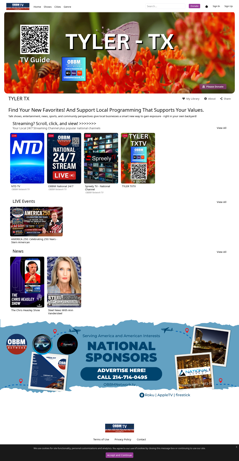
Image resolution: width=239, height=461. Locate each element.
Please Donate (214, 86)
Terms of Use (101, 439)
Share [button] (227, 98)
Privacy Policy (123, 439)
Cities (57, 6)
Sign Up (228, 6)
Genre (67, 6)
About (212, 98)
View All (221, 128)
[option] (27, 162)
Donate (194, 6)
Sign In (216, 6)
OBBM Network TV (21, 189)
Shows (48, 6)
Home (37, 6)
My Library (192, 98)
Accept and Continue (119, 455)
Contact (141, 439)
